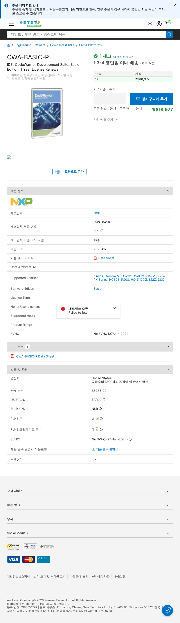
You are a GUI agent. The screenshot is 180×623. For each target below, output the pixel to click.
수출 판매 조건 (78, 576)
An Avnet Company (20, 600)
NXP (97, 213)
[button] (11, 23)
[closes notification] (174, 5)
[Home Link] (39, 23)
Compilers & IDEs (62, 45)
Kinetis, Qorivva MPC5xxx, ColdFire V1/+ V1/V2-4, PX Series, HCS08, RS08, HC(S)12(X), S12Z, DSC (130, 277)
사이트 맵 (119, 576)
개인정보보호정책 (18, 576)
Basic (97, 288)
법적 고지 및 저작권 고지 (50, 576)
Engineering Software (30, 45)
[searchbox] (86, 34)
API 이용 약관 (101, 576)
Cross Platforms (90, 45)
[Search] (169, 34)
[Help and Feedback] (167, 610)
